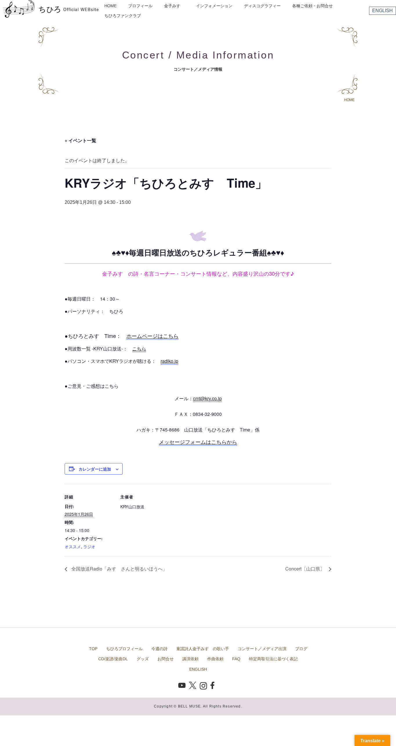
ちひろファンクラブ (122, 15)
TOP (93, 648)
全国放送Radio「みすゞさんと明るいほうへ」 (118, 568)
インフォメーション (214, 5)
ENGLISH (382, 10)
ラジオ (89, 546)
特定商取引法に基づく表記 (273, 659)
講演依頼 (190, 659)
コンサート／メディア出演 (262, 648)
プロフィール (140, 5)
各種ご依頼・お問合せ (312, 5)
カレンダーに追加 (95, 469)
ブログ (301, 648)
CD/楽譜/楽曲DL (113, 659)
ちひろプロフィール (124, 648)
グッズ (143, 659)
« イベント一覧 (80, 140)
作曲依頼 (215, 659)
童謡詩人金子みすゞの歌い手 (202, 648)
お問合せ (165, 659)
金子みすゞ (174, 5)
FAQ (236, 659)
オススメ (73, 546)
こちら (139, 348)
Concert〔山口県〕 (305, 568)
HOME (110, 5)
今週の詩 (159, 648)
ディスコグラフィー (262, 5)
